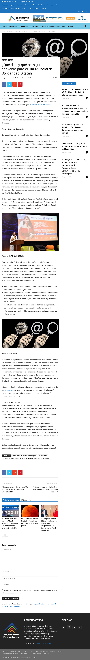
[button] (85, 26)
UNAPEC (43, 8)
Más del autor (26, 500)
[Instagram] (79, 11)
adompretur (43, 455)
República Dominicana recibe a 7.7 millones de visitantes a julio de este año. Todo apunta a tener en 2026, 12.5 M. (10, 523)
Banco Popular (34, 8)
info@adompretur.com (43, 643)
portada (11, 60)
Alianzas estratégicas (8, 5)
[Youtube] (86, 11)
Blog (63, 26)
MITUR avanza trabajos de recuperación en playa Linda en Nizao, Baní (74, 146)
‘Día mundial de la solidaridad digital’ (24, 455)
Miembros (24, 26)
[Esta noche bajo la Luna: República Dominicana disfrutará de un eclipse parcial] (30, 511)
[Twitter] (82, 11)
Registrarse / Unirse (27, 1)
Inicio (5, 26)
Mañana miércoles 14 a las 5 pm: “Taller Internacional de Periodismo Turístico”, (45, 489)
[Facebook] (75, 11)
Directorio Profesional (51, 26)
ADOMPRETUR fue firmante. (41, 105)
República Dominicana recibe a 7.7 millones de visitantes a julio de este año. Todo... (75, 92)
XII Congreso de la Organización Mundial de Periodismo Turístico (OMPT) (26, 458)
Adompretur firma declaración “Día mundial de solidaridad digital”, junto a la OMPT (15, 489)
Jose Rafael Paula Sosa (12, 78)
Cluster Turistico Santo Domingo (43, 5)
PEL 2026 (70, 26)
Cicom (57, 5)
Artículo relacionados (11, 500)
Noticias (35, 26)
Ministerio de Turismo (24, 5)
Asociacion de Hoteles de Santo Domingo (14, 8)
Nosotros (13, 26)
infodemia (9, 390)
